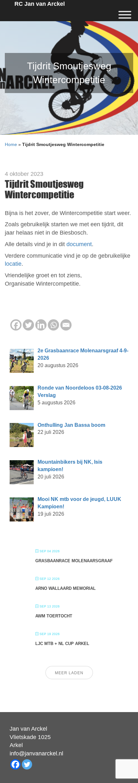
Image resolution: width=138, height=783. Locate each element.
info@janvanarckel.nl (36, 753)
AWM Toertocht (53, 616)
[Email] (66, 325)
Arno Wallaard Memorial (65, 588)
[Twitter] (28, 325)
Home (11, 144)
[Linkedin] (41, 325)
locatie (13, 264)
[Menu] (124, 15)
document (79, 244)
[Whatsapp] (53, 325)
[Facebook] (16, 325)
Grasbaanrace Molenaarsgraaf (74, 560)
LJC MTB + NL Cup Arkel (62, 643)
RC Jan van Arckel (39, 4)
